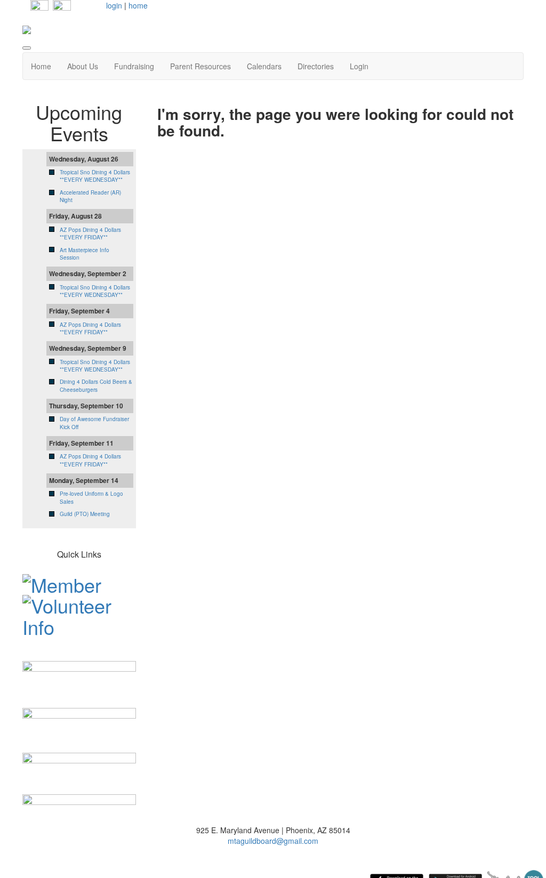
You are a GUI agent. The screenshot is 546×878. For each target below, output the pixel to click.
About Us (82, 66)
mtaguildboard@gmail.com (273, 840)
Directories (316, 66)
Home (41, 66)
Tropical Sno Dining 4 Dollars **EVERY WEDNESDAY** (95, 175)
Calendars (264, 66)
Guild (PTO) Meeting (85, 514)
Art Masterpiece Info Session (84, 253)
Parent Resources (200, 66)
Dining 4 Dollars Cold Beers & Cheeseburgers (96, 385)
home (138, 5)
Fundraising (134, 66)
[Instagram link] (62, 8)
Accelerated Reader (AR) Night (90, 196)
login (114, 5)
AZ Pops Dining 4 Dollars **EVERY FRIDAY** (90, 233)
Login (359, 66)
